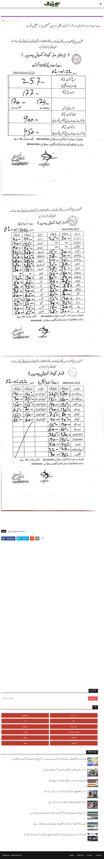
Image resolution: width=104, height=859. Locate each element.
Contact (98, 855)
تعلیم (73, 721)
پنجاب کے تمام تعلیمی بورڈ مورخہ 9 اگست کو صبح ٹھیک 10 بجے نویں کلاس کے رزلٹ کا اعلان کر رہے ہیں (59, 823)
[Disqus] (52, 578)
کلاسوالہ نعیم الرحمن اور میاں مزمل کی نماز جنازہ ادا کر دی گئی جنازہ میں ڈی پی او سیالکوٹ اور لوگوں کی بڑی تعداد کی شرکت (55, 834)
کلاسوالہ (73, 743)
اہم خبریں (74, 715)
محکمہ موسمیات (73, 732)
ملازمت (25, 732)
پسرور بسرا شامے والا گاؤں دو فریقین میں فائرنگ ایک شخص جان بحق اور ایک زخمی (64, 769)
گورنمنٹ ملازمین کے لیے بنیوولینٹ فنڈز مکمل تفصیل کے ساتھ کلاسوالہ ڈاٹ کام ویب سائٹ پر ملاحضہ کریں (58, 813)
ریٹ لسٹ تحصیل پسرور (14, 20)
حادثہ (25, 721)
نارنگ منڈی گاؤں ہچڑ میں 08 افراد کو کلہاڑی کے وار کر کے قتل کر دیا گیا (67, 802)
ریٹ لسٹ (74, 726)
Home (3, 20)
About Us (80, 855)
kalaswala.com (16, 855)
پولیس (25, 737)
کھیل (25, 743)
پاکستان (73, 737)
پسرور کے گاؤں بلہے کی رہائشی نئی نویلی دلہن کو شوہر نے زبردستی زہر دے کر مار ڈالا (65, 791)
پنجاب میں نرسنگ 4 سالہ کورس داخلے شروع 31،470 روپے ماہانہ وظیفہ (67, 780)
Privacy (89, 855)
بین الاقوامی (25, 715)
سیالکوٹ (25, 726)
